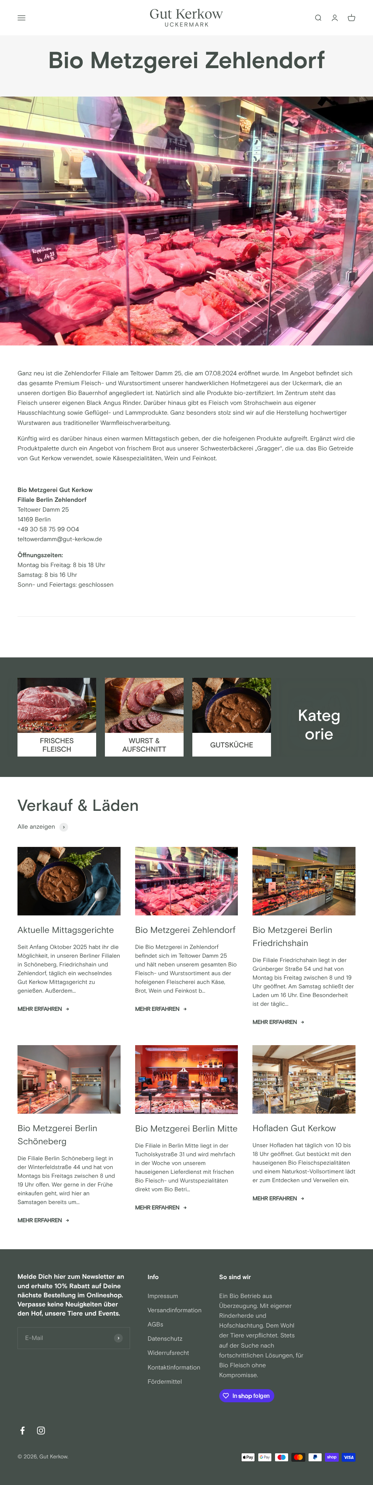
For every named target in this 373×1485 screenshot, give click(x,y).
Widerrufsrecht (168, 1353)
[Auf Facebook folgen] (22, 1430)
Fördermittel (165, 1382)
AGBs (155, 1325)
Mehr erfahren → (43, 1009)
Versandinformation (174, 1310)
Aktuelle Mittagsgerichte (65, 930)
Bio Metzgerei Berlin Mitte (186, 1129)
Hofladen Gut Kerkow (294, 1128)
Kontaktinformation (174, 1368)
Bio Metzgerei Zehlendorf (185, 930)
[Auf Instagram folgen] (41, 1430)
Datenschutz (165, 1339)
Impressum (163, 1296)
